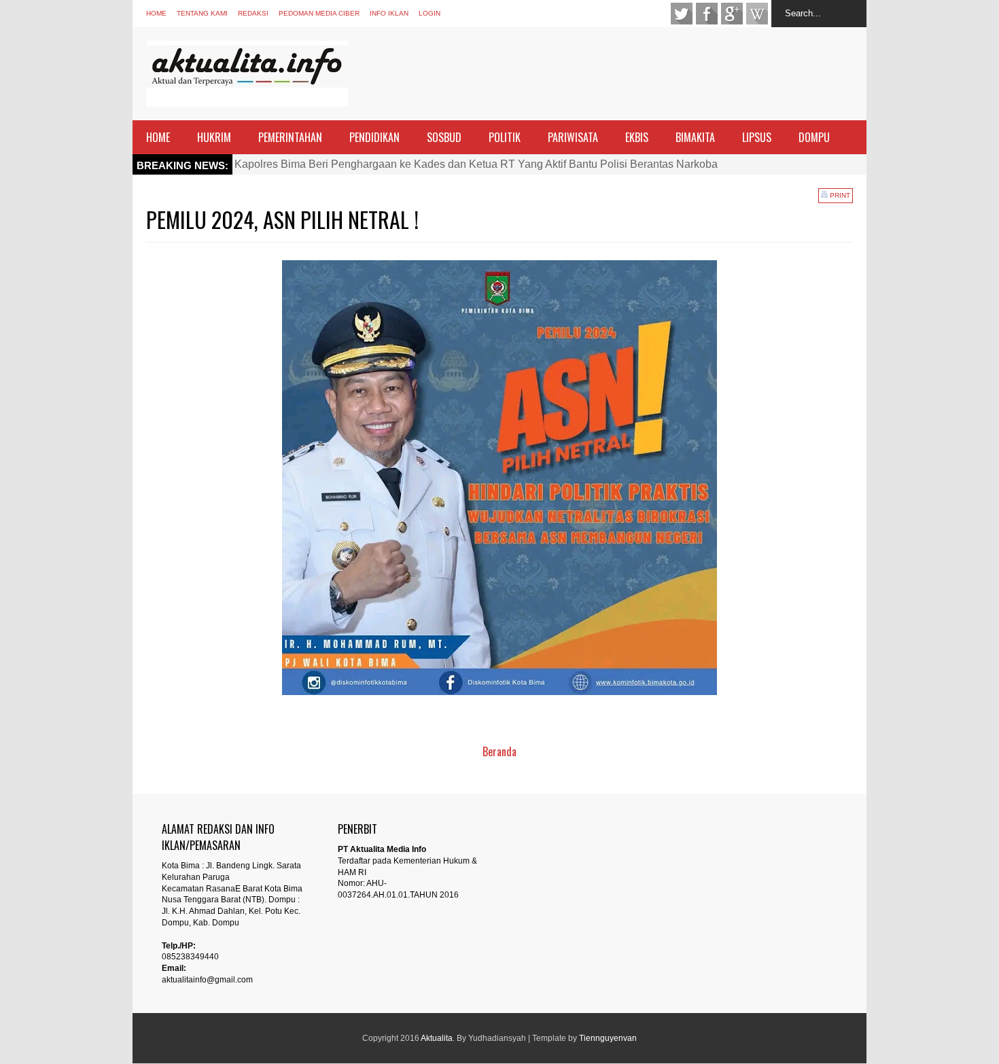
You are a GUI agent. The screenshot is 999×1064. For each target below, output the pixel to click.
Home (156, 13)
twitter (682, 13)
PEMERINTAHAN (290, 137)
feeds (757, 13)
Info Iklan (389, 13)
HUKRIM (214, 137)
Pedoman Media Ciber (319, 13)
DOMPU (814, 137)
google (732, 13)
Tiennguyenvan (608, 1038)
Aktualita (437, 1038)
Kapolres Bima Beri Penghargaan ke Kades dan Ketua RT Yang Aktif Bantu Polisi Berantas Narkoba (476, 164)
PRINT (839, 195)
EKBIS (636, 137)
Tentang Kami (202, 13)
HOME (158, 137)
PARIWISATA (573, 137)
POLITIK (505, 137)
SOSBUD (444, 137)
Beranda (499, 751)
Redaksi (253, 13)
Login (429, 13)
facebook (707, 13)
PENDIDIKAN (374, 137)
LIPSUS (756, 137)
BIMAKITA (695, 137)
